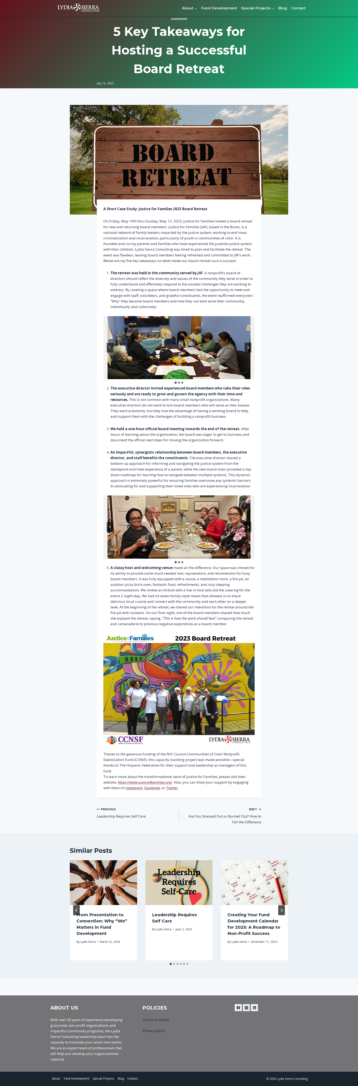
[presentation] (103, 882)
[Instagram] (246, 1007)
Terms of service (156, 1019)
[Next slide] (248, 348)
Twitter (172, 787)
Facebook (152, 787)
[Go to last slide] (110, 348)
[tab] (176, 383)
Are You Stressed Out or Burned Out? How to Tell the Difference (225, 815)
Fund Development (219, 8)
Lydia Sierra (88, 942)
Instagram (134, 787)
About (56, 1078)
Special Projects (103, 1078)
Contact (298, 8)
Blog (282, 8)
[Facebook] (238, 1007)
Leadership (179, 19)
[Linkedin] (254, 1007)
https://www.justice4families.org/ (145, 782)
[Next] (281, 910)
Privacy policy (154, 1030)
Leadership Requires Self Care (121, 813)
